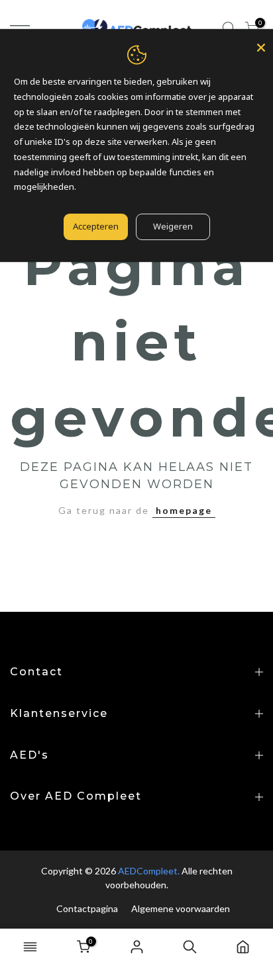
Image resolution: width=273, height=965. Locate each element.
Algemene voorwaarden (180, 908)
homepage (184, 510)
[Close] (261, 47)
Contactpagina (87, 908)
